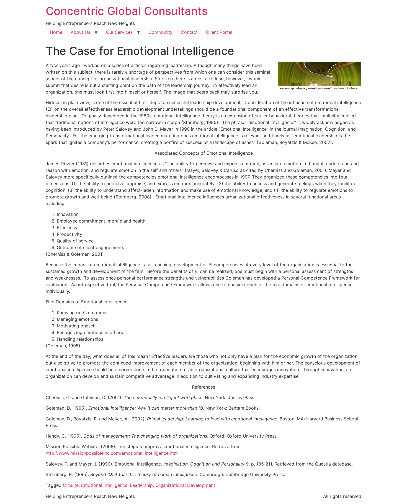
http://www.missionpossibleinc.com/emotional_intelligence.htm (112, 453)
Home (56, 32)
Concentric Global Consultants (127, 11)
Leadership (141, 485)
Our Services (119, 32)
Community (160, 32)
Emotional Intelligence (104, 485)
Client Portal (219, 32)
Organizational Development (185, 485)
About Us (80, 32)
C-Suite (71, 485)
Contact (189, 32)
